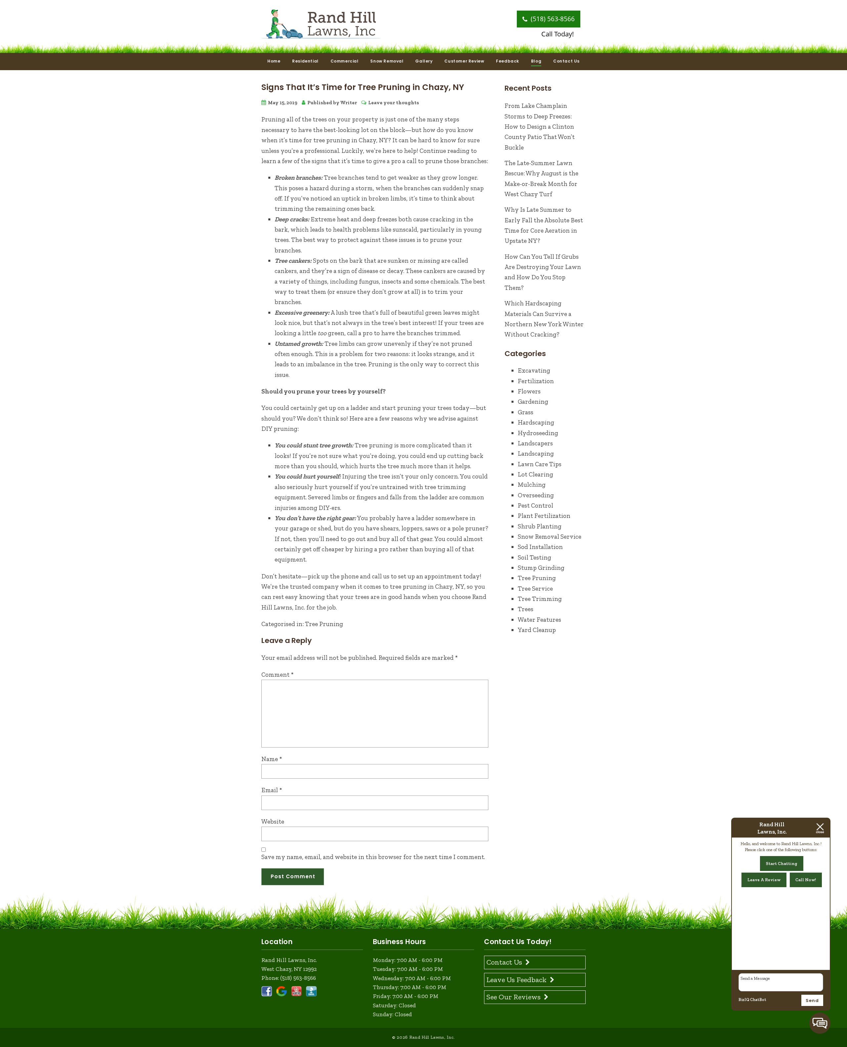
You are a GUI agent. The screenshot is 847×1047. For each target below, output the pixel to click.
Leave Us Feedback (516, 979)
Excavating (534, 370)
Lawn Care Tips (539, 464)
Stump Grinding (541, 567)
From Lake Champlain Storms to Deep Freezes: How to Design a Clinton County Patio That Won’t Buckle (540, 126)
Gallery (423, 61)
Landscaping (536, 453)
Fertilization (536, 381)
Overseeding (536, 495)
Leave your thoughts (393, 103)
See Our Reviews (513, 996)
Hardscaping (536, 422)
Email (271, 790)
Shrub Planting (539, 526)
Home (273, 61)
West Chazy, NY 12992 (289, 969)
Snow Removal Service (549, 536)
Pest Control (535, 505)
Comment (277, 674)
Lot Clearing (535, 474)
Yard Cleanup (537, 630)
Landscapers (535, 443)
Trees (525, 609)
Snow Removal (386, 61)
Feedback (507, 61)
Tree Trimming (540, 599)
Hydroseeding (538, 433)
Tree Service (535, 588)
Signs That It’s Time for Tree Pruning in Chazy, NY (362, 87)
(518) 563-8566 (552, 19)
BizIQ (743, 999)
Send (812, 1000)
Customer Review (464, 61)
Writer (348, 103)
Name (271, 759)
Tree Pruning (324, 624)
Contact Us (566, 61)
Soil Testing (534, 557)
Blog (536, 61)
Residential (305, 61)
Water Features (539, 619)
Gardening (533, 401)
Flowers (529, 391)
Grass (525, 412)
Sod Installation (540, 547)
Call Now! (805, 879)
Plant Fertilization (544, 516)
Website (272, 821)
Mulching (532, 484)
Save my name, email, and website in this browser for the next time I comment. (373, 857)
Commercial (345, 61)
